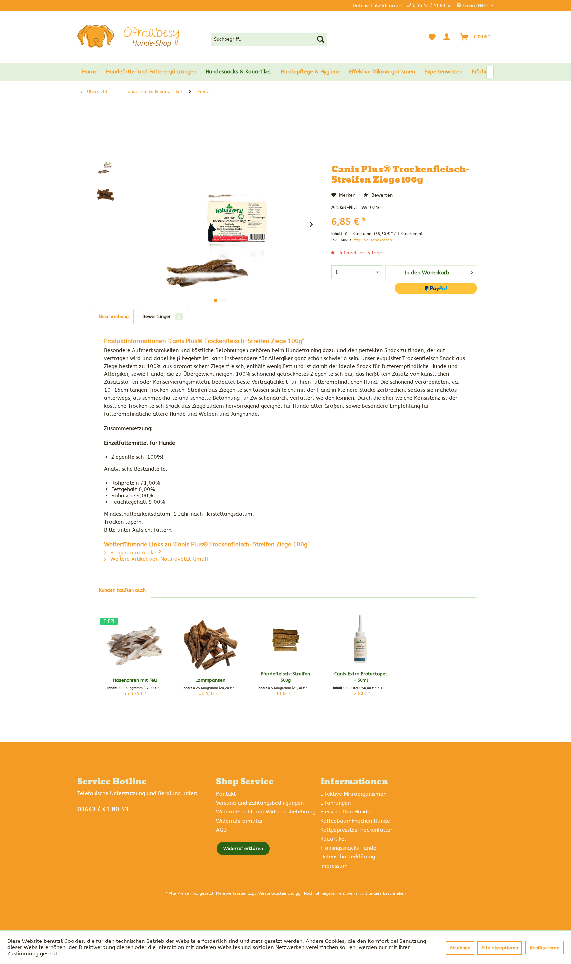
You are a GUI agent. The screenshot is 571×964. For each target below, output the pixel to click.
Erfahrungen (335, 803)
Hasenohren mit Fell (135, 680)
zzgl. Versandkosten (373, 240)
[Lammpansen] (210, 646)
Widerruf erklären (243, 848)
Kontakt (226, 794)
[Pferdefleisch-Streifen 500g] (285, 639)
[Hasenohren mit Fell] (135, 646)
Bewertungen (161, 316)
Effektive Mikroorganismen (353, 794)
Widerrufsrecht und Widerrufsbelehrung (265, 812)
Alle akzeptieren (499, 948)
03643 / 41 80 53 (102, 809)
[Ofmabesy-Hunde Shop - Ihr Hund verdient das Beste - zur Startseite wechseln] (128, 36)
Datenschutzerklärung (377, 5)
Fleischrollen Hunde (345, 812)
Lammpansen (210, 680)
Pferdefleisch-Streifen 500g (285, 677)
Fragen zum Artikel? (135, 552)
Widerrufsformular (239, 821)
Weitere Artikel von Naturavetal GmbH (158, 559)
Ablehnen (460, 948)
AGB (221, 830)
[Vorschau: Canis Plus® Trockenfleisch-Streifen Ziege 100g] (105, 164)
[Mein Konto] (448, 37)
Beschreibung (114, 316)
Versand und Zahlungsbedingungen (260, 803)
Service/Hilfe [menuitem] (475, 5)
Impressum (334, 866)
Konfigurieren (544, 948)
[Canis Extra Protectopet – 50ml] (361, 639)
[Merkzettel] (432, 37)
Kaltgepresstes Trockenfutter (356, 830)
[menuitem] (269, 39)
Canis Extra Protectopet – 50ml (360, 677)
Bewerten (381, 195)
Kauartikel (333, 839)
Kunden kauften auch (122, 590)
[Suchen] (320, 39)
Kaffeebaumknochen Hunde (355, 821)
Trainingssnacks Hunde (348, 848)
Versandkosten (272, 893)
